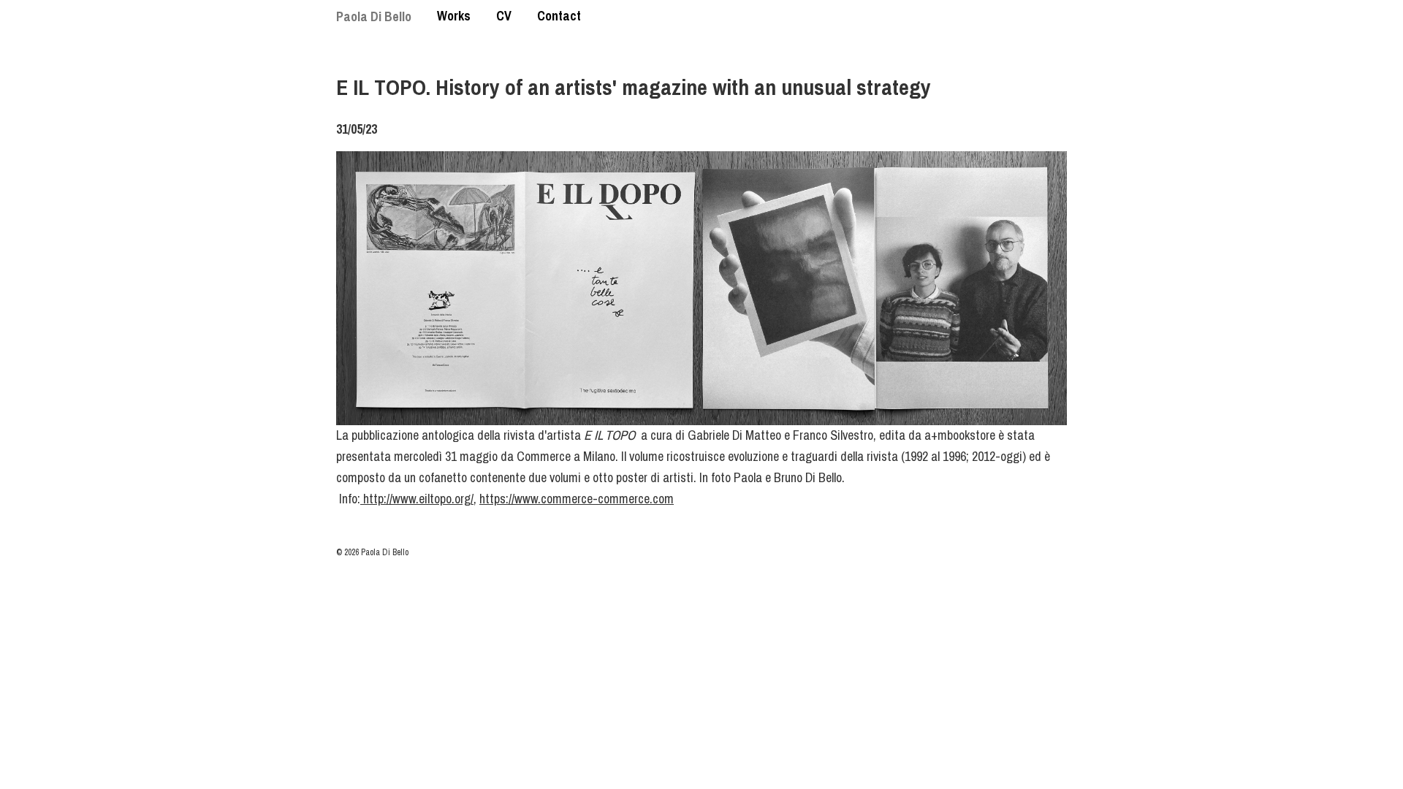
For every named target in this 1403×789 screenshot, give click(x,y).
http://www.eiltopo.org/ (417, 498)
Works (454, 16)
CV (504, 16)
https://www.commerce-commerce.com (576, 498)
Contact (559, 16)
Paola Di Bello (373, 16)
